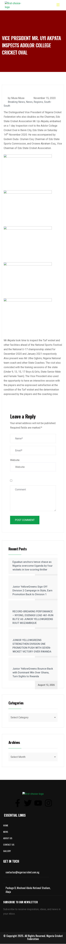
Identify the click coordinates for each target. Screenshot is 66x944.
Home (5, 825)
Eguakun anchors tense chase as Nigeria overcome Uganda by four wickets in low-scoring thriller (32, 565)
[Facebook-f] (18, 803)
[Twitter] (28, 803)
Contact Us (8, 844)
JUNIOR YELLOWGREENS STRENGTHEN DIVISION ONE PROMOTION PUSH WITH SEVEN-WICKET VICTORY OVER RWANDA (31, 646)
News (29, 101)
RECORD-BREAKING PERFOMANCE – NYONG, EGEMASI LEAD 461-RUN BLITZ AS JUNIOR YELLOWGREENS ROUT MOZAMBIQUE (32, 617)
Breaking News (16, 101)
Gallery (7, 851)
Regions (38, 101)
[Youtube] (38, 803)
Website (15, 460)
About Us (7, 838)
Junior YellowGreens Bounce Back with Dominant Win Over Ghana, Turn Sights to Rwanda (32, 672)
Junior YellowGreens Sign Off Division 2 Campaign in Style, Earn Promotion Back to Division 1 (32, 590)
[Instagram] (48, 803)
